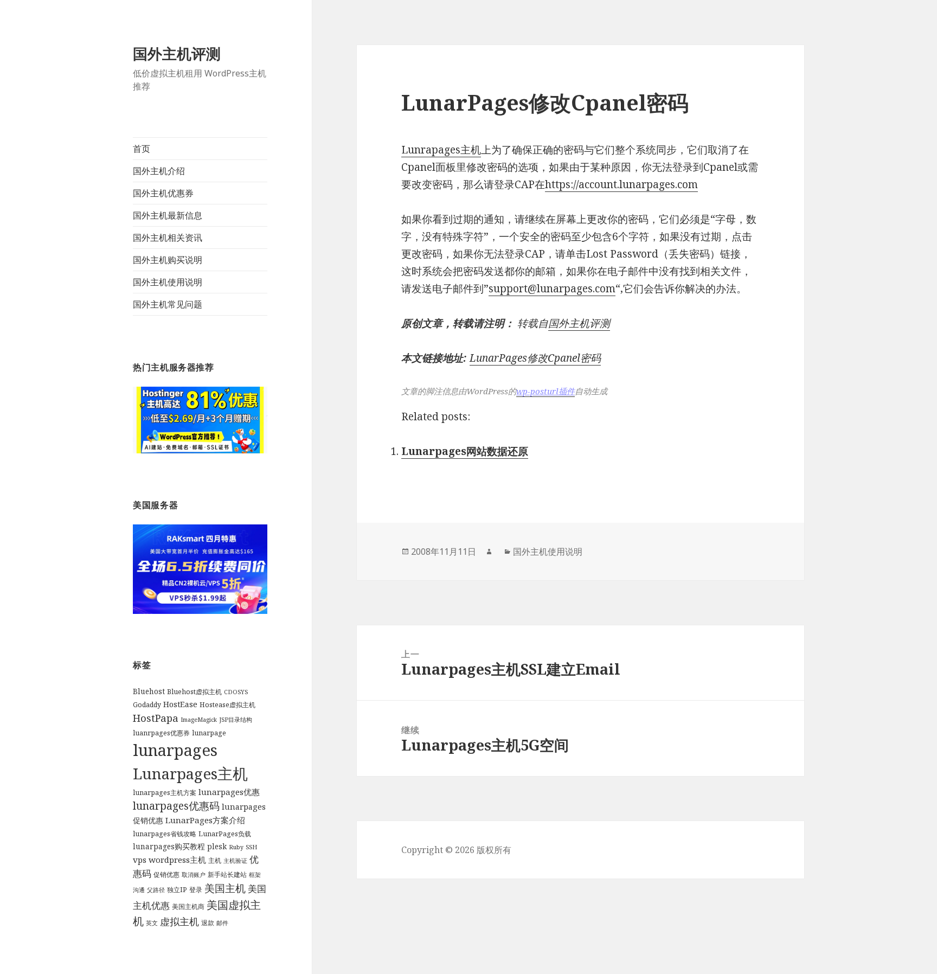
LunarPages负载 (224, 833)
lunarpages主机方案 (164, 792)
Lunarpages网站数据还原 (464, 451)
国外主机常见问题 (167, 304)
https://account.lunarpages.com (621, 184)
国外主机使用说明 (167, 282)
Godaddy (147, 704)
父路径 (156, 890)
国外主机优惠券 (163, 193)
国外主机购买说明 (167, 260)
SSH (251, 847)
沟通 (139, 890)
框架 (255, 875)
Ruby (236, 847)
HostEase (180, 704)
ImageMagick (199, 719)
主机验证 (235, 860)
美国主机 (225, 888)
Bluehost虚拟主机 (194, 691)
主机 (214, 860)
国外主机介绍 (159, 171)
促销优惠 (166, 874)
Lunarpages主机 (190, 773)
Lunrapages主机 (441, 150)
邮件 (222, 923)
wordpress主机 (177, 859)
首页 (141, 149)
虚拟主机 (179, 921)
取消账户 (194, 875)
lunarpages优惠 (229, 791)
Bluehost (149, 691)
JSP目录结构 (235, 719)
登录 (195, 889)
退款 (207, 922)
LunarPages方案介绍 (205, 820)
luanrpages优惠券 (161, 733)
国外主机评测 (177, 53)
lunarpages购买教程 (169, 846)
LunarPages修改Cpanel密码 (535, 358)
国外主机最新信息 (167, 215)
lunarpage (209, 733)
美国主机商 (188, 906)
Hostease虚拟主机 (227, 704)
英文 (152, 923)
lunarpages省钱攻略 (164, 833)
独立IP (177, 889)
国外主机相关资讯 (167, 238)
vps (139, 859)
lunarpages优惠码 (176, 805)
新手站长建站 (227, 874)
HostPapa (155, 718)
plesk (217, 846)
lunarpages (175, 750)
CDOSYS (236, 692)
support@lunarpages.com (552, 288)
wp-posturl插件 (545, 391)
